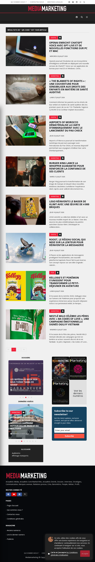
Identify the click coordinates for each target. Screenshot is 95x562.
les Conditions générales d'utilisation (64, 553)
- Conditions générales (15, 519)
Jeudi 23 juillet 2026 (56, 136)
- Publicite (10, 539)
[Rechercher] (81, 17)
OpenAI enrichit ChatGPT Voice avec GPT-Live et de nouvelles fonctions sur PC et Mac (68, 47)
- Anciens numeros (13, 530)
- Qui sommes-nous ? (14, 510)
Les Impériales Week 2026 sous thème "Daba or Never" (23, 382)
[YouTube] (73, 2)
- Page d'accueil (12, 505)
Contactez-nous (37, 2)
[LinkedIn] (76, 2)
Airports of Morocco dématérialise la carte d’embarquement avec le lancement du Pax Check (65, 126)
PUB (52, 273)
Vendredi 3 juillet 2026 (57, 330)
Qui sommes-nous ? (19, 2)
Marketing (55, 76)
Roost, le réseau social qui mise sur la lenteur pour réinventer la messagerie (67, 242)
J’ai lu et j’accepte (64, 553)
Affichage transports (20, 455)
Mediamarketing (31, 557)
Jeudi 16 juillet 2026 (56, 212)
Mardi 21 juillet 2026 (57, 177)
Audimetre (16, 453)
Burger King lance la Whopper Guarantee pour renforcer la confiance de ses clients (67, 167)
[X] (84, 2)
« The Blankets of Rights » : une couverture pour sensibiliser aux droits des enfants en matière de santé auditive (68, 86)
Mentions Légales (55, 2)
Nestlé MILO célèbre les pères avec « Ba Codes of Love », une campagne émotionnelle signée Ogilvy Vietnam (69, 320)
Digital (53, 38)
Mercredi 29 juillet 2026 (58, 56)
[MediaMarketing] (47, 8)
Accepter (85, 553)
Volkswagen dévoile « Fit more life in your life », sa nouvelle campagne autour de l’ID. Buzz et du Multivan (25, 423)
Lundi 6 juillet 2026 (56, 291)
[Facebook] (69, 2)
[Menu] (87, 17)
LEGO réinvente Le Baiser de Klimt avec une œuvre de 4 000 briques (69, 204)
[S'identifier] (76, 17)
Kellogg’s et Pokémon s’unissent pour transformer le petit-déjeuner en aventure (64, 282)
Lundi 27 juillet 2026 (57, 97)
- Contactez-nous (13, 514)
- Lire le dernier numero (15, 534)
